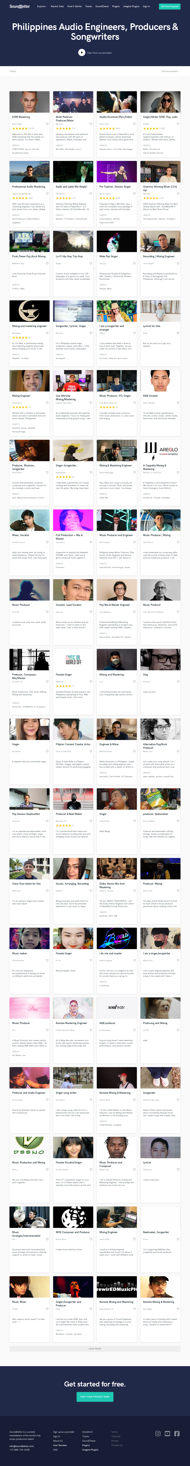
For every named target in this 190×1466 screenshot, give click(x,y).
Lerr (24, 1055)
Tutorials (115, 1436)
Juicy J (78, 149)
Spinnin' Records (32, 149)
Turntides (24, 358)
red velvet (77, 1334)
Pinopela (156, 498)
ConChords (147, 498)
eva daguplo (60, 358)
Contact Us (117, 1445)
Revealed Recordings (20, 153)
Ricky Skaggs (127, 149)
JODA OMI (103, 498)
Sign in (146, 6)
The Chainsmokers (150, 219)
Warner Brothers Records (153, 153)
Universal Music (105, 219)
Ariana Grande (81, 219)
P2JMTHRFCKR (105, 1125)
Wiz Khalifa (69, 149)
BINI (115, 916)
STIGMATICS (28, 707)
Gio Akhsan (16, 1055)
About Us (58, 1441)
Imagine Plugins (131, 6)
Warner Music (105, 637)
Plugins (116, 6)
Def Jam (116, 219)
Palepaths (16, 358)
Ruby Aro (113, 358)
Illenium (162, 219)
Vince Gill (117, 149)
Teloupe (102, 289)
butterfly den (168, 777)
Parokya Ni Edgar (19, 432)
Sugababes (16, 223)
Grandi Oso (16, 707)
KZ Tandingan (126, 777)
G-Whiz (15, 289)
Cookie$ (69, 1334)
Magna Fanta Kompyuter (27, 498)
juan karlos (103, 777)
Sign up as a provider (64, 1432)
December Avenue (19, 428)
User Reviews (60, 1445)
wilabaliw (31, 428)
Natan (109, 289)
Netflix (145, 149)
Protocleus (60, 567)
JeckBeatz (117, 1125)
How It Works (74, 6)
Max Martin (60, 1334)
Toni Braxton (69, 219)
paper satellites (149, 777)
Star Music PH (117, 637)
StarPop (127, 637)
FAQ (55, 1449)
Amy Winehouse (18, 219)
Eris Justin (103, 358)
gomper (159, 777)
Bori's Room (123, 358)
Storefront (87, 1432)
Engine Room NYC (106, 223)
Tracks (88, 6)
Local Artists (104, 986)
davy (14, 498)
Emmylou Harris (105, 149)
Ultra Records (154, 149)
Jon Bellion (171, 219)
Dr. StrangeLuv (40, 707)
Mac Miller (60, 149)
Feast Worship (105, 567)
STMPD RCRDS (18, 149)
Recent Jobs (57, 6)
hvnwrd (41, 498)
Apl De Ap (103, 916)
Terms (114, 1432)
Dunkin (127, 567)
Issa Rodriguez (117, 567)
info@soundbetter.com (22, 1446)
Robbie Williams (32, 219)
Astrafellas (166, 498)
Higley (22, 289)
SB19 (111, 916)
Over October (114, 777)
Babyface (59, 219)
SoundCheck (102, 6)
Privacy (115, 1441)
